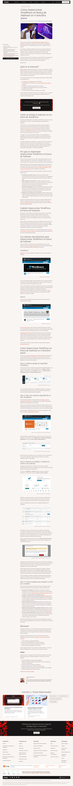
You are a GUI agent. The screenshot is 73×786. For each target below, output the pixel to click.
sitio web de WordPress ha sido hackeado (35, 355)
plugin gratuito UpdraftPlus (33, 411)
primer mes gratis (30, 671)
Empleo (63, 745)
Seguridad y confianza (63, 755)
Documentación (54, 750)
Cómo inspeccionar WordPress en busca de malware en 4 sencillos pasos (11, 56)
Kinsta (27, 678)
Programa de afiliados (38, 745)
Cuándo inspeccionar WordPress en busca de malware (10, 52)
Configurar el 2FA (47, 596)
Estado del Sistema (7, 760)
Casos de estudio (54, 745)
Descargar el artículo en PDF (10, 58)
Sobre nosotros (64, 743)
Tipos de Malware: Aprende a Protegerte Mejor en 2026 (35, 708)
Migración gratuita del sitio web (40, 743)
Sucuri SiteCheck (25, 327)
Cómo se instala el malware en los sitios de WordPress (10, 48)
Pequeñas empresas (23, 750)
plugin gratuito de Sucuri (26, 332)
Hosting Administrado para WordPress (8, 746)
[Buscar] (53, 2)
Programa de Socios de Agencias (40, 750)
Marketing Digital (53, 701)
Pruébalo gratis (65, 2)
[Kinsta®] (6, 2)
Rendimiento (5, 752)
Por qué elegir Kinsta (65, 752)
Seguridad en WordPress (25, 6)
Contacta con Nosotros (64, 749)
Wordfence (22, 253)
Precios (4, 743)
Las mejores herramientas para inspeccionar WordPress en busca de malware (10, 54)
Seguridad (5, 749)
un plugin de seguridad (33, 245)
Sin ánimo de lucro (23, 759)
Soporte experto (37, 748)
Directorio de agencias (38, 752)
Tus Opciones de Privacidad (45, 773)
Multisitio (21, 761)
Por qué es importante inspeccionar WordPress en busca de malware (9, 50)
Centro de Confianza (26, 773)
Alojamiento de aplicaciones (36, 766)
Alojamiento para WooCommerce (22, 753)
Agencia (20, 743)
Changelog (53, 748)
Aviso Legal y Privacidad (64, 761)
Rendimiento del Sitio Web (55, 698)
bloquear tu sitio (48, 610)
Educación (21, 748)
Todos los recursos (55, 756)
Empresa (21, 745)
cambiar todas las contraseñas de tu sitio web (40, 593)
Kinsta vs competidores (54, 753)
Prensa (62, 758)
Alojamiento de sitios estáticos (62, 766)
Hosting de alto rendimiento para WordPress (13, 708)
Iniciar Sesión (58, 2)
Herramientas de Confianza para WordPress (40, 756)
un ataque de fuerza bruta (30, 129)
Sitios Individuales (23, 756)
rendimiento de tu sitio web (29, 81)
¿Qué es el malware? (6, 46)
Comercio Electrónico (63, 696)
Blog (51, 743)
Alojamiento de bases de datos (50, 766)
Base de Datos (53, 696)
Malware (22, 69)
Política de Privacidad (35, 773)
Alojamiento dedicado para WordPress (8, 757)
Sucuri (21, 299)
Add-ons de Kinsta (6, 754)
